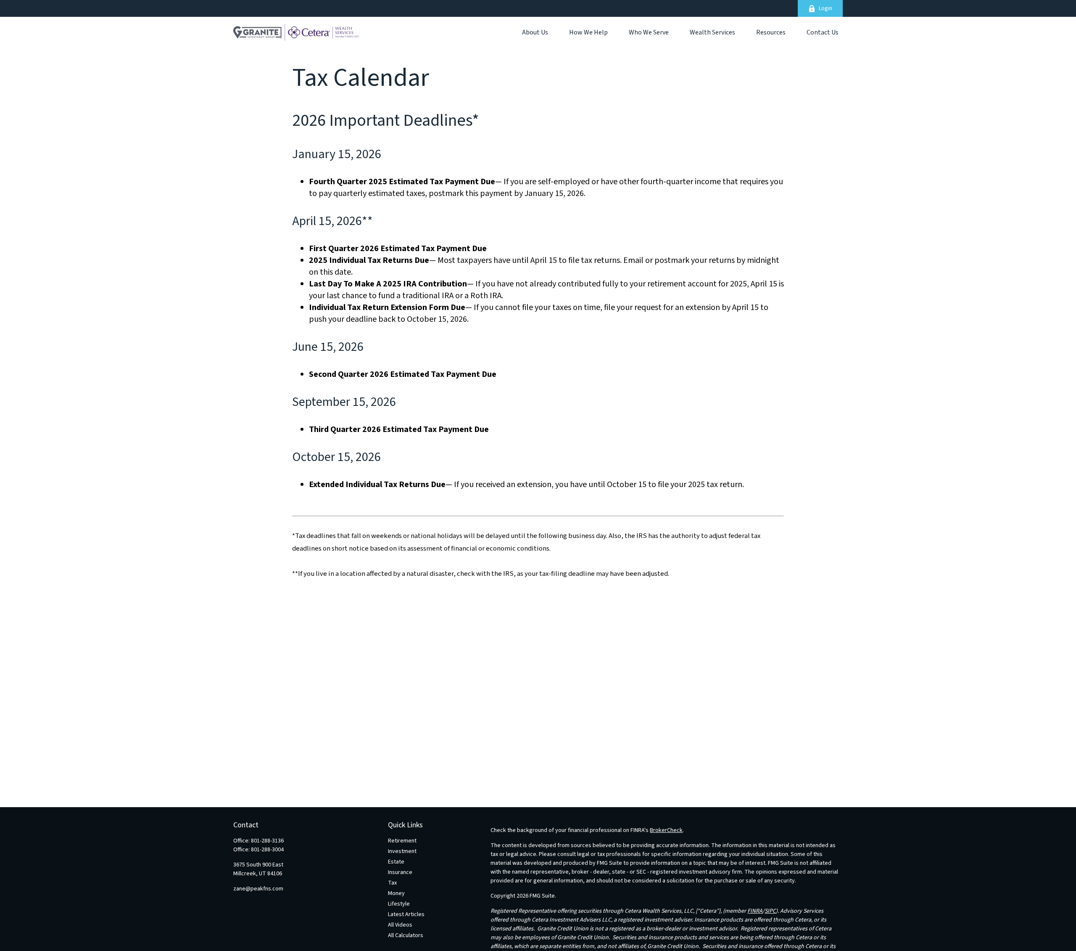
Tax (392, 883)
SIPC (770, 911)
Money (396, 893)
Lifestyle (399, 904)
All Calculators (405, 935)
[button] (535, 32)
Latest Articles (406, 914)
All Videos (400, 925)
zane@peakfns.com (258, 889)
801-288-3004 (267, 849)
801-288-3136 (267, 841)
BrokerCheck (666, 830)
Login (825, 8)
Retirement (402, 841)
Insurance (400, 872)
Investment (402, 851)
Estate (396, 862)
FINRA (754, 911)
